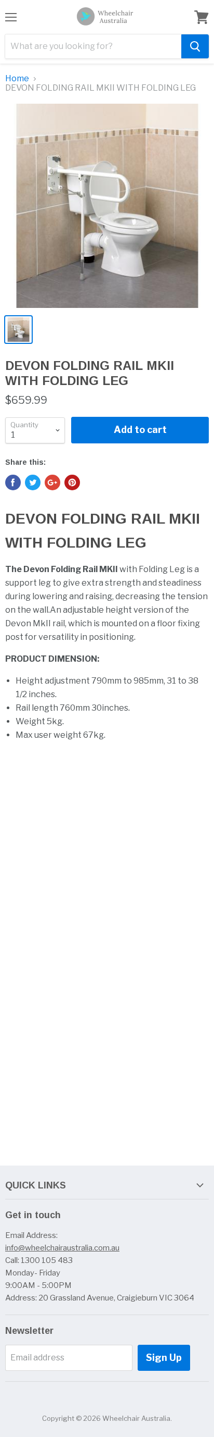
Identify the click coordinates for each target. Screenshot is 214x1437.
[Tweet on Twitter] (33, 482)
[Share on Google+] (52, 482)
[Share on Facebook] (13, 482)
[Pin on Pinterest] (72, 482)
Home (17, 78)
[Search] (195, 46)
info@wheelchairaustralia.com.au (62, 1248)
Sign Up (164, 1357)
